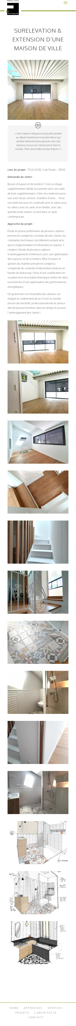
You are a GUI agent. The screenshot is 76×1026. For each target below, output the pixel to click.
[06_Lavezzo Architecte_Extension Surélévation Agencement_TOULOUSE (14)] (38, 662)
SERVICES (55, 1007)
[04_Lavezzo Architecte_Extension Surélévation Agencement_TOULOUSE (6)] (38, 512)
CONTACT (36, 1017)
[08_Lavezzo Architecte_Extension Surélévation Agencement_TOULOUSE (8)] (38, 813)
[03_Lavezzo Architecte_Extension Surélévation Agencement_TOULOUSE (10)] (38, 612)
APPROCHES (33, 1007)
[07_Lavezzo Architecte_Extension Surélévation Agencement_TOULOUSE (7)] (38, 712)
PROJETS (22, 1012)
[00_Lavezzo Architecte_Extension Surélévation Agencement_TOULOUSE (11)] (38, 362)
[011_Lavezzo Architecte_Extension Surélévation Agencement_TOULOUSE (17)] (38, 963)
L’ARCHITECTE (45, 1012)
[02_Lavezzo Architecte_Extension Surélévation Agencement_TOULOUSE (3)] (38, 462)
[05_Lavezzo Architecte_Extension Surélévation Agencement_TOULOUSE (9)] (38, 562)
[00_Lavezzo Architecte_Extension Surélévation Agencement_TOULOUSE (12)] (38, 412)
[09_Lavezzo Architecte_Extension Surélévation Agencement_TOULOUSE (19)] (38, 863)
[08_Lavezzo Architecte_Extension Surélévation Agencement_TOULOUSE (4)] (38, 763)
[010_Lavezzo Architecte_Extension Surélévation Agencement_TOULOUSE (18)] (38, 913)
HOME (14, 1007)
